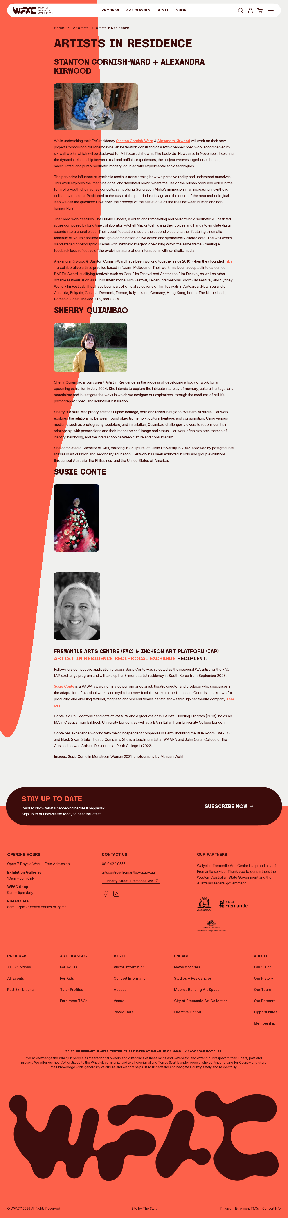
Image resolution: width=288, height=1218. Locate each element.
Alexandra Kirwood (173, 141)
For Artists (79, 28)
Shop (181, 10)
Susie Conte (64, 686)
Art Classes (138, 10)
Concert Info (271, 1208)
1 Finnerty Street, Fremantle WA (127, 881)
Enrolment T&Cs (247, 1208)
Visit (163, 10)
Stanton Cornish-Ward (134, 141)
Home (59, 28)
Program (110, 10)
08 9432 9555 (114, 864)
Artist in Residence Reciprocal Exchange (115, 659)
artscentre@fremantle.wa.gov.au (128, 872)
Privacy (226, 1208)
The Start (150, 1208)
